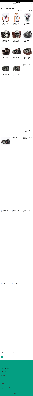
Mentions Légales (3, 371)
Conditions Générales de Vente (5, 369)
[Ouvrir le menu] (2, 3)
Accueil (2, 6)
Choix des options (5, 28)
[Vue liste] (31, 10)
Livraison (2, 365)
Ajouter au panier (5, 45)
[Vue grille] (29, 10)
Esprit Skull (17, 393)
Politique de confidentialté (5, 368)
